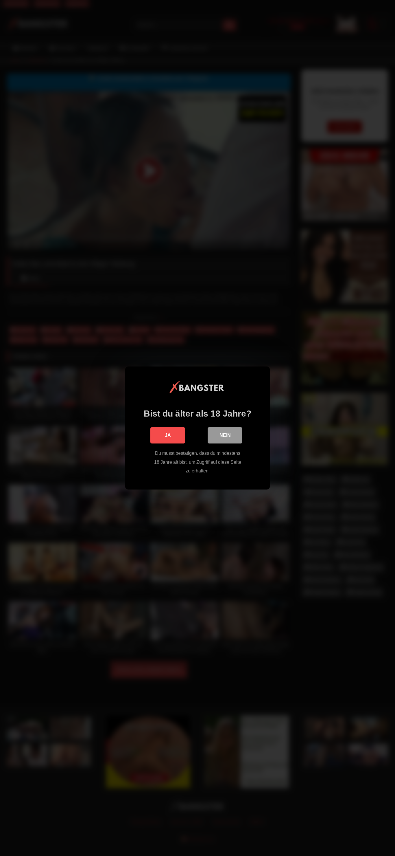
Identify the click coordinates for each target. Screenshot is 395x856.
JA (168, 435)
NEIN (225, 435)
